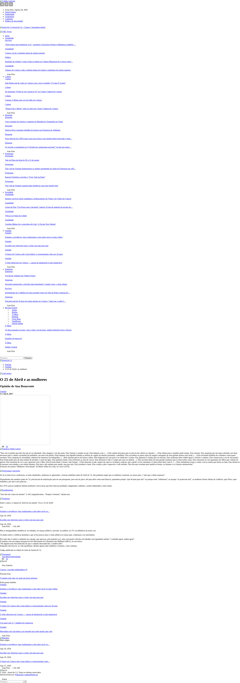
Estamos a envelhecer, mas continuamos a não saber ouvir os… (25, 511)
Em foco (8, 40)
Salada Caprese (11, 347)
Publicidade (9, 14)
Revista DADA (11, 308)
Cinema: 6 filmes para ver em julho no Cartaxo (23, 100)
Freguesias (9, 154)
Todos (14, 310)
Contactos (9, 19)
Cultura (8, 77)
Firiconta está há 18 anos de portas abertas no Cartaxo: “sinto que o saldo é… (35, 301)
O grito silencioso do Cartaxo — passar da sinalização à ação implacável (33, 263)
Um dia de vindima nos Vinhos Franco (20, 276)
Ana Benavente (8, 557)
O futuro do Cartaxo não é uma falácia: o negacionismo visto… (25, 661)
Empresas (9, 269)
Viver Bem (16, 319)
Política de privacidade (14, 21)
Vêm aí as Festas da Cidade (16, 216)
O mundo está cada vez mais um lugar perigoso (18, 578)
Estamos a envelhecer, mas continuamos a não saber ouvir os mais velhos (33, 237)
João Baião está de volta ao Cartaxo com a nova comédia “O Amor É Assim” (35, 83)
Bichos (15, 312)
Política (8, 57)
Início (7, 36)
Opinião (8, 231)
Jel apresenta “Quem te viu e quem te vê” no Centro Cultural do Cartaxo (33, 92)
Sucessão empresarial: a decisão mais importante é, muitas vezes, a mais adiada (36, 284)
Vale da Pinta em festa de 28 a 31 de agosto (22, 160)
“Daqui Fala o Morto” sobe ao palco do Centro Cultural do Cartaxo (31, 109)
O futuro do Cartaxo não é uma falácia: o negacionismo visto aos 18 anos (34, 254)
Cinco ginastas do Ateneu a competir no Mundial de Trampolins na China (34, 122)
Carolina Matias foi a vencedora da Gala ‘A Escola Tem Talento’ (30, 224)
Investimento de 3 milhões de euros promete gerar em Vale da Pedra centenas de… (37, 293)
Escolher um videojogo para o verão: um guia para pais (26, 246)
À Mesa (15, 314)
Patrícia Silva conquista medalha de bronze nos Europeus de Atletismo (32, 130)
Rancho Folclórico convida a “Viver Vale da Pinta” (25, 177)
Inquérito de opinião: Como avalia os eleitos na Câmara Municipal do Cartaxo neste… (39, 62)
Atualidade (9, 38)
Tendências (16, 321)
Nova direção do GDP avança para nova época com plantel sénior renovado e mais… (38, 139)
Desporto (8, 115)
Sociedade (9, 192)
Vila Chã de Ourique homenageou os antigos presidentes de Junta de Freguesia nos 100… (40, 169)
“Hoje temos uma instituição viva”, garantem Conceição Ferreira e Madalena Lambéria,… (40, 45)
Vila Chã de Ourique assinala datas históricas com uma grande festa (31, 186)
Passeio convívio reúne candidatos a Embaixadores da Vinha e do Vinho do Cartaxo (38, 199)
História (15, 317)
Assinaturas (9, 17)
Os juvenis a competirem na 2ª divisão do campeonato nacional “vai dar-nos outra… (38, 147)
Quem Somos (10, 12)
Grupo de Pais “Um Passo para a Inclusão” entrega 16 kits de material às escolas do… (39, 207)
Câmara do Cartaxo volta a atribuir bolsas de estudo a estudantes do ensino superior (38, 70)
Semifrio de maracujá (13, 338)
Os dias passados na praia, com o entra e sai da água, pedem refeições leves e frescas (38, 330)
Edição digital (17, 323)
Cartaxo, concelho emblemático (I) (13, 570)
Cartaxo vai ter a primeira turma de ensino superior (25, 53)
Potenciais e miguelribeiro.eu (26, 675)
